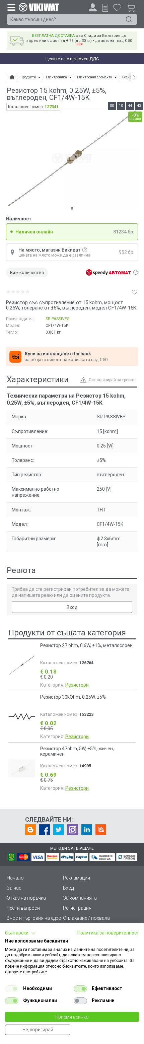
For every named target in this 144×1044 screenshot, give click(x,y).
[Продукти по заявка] (105, 8)
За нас (14, 888)
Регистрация (77, 908)
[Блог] (30, 829)
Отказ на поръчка (26, 898)
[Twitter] (58, 829)
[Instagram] (72, 829)
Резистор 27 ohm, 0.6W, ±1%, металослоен (86, 645)
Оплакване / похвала (86, 918)
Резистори (77, 685)
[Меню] (11, 7)
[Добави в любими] (134, 291)
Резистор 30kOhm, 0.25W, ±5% (73, 697)
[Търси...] (129, 19)
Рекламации (76, 878)
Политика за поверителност (108, 932)
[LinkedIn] (86, 829)
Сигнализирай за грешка (112, 379)
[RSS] (100, 829)
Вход (72, 607)
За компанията (80, 898)
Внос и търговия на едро (34, 918)
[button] (20, 933)
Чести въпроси (23, 908)
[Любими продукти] (117, 7)
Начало (15, 878)
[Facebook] (44, 829)
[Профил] (93, 7)
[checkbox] (11, 988)
